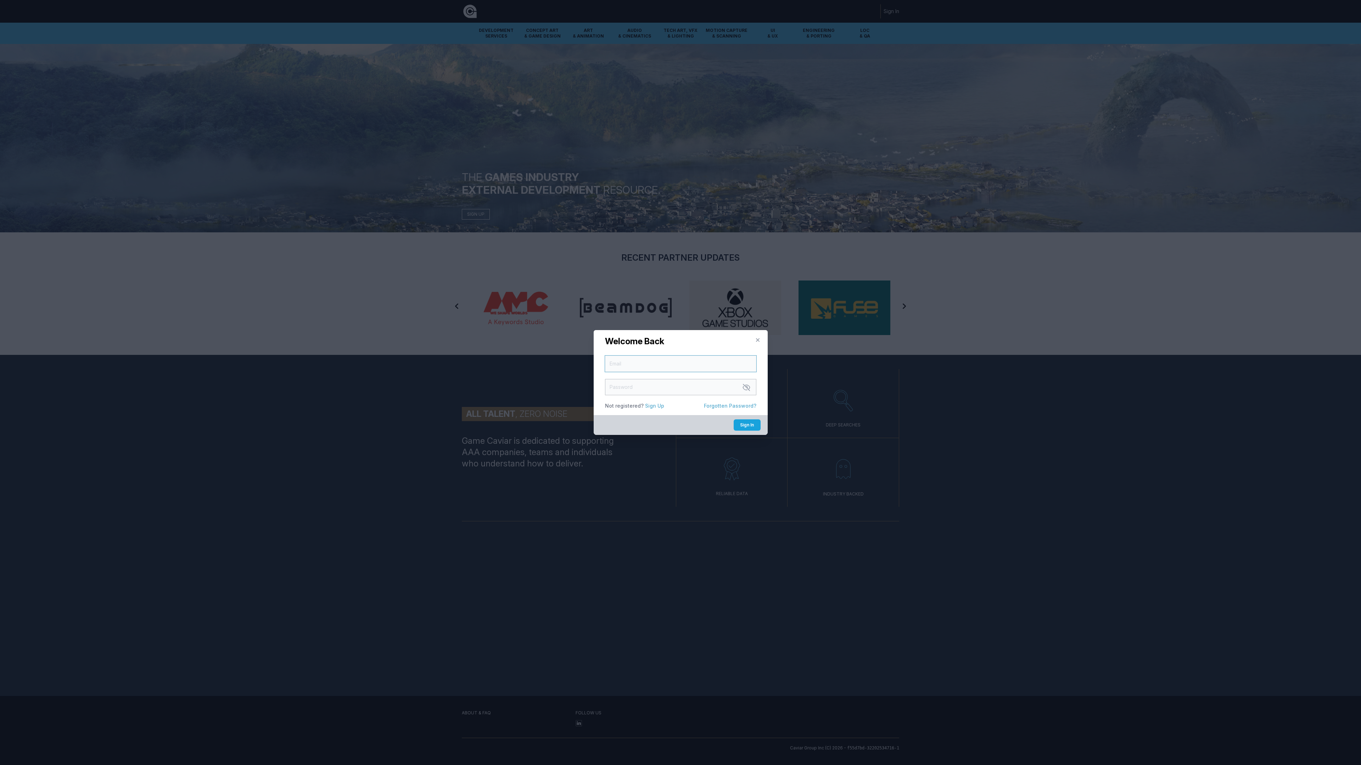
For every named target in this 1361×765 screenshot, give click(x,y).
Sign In (747, 424)
